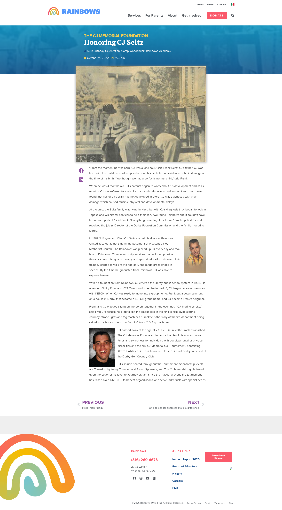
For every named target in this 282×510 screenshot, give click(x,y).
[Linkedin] (154, 478)
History (177, 473)
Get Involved (192, 15)
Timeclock (219, 503)
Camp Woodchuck (133, 51)
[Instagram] (141, 478)
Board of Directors (184, 466)
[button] (232, 15)
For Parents (154, 15)
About (172, 15)
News (210, 4)
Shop (231, 503)
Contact (221, 4)
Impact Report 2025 (186, 459)
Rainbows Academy (158, 51)
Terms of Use (194, 503)
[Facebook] (134, 478)
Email (207, 503)
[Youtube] (147, 478)
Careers (199, 4)
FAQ (175, 488)
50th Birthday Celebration (103, 51)
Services (134, 15)
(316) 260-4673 (144, 460)
